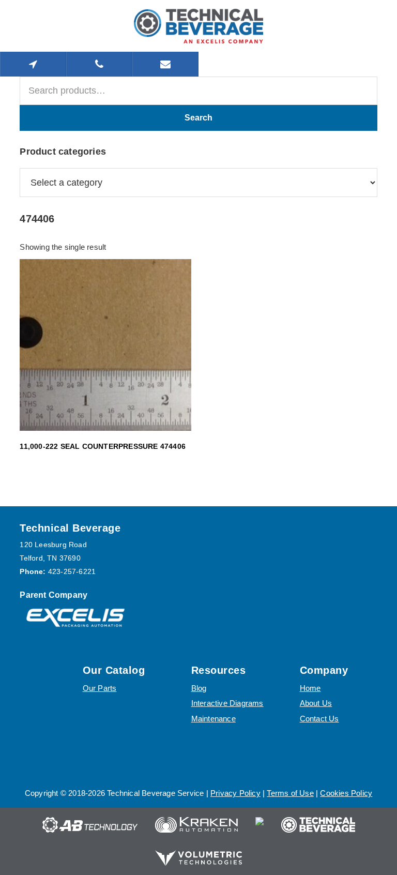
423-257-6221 (72, 571)
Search (198, 117)
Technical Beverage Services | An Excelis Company (198, 26)
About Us (316, 703)
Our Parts (100, 688)
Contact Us (319, 718)
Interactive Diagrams (227, 703)
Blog (199, 688)
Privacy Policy (235, 793)
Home (310, 688)
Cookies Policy (346, 793)
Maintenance (213, 718)
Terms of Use (290, 793)
